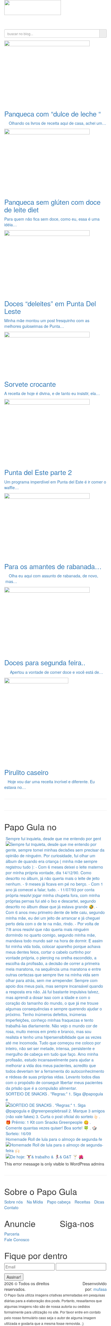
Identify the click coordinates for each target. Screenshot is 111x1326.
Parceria (11, 1234)
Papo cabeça (59, 1202)
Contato (11, 1207)
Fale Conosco (16, 1239)
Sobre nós (13, 1202)
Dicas (99, 1202)
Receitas (82, 1202)
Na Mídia (35, 1202)
